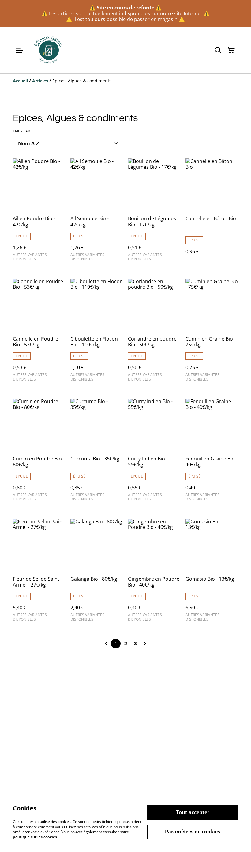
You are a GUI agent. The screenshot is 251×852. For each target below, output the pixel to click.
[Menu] (19, 50)
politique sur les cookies (35, 836)
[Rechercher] (218, 50)
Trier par (21, 131)
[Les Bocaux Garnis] (49, 50)
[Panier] (231, 50)
